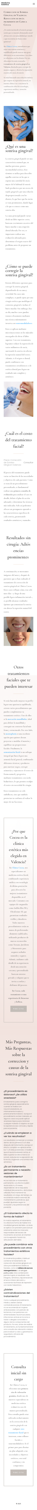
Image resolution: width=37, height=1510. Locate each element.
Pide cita (18, 1009)
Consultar (28, 462)
